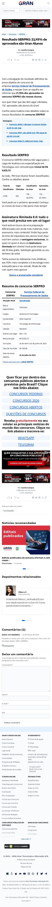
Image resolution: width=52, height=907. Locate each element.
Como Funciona (8, 743)
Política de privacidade (26, 860)
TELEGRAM (26, 444)
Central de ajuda (36, 739)
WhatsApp (34, 747)
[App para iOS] (16, 874)
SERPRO (22, 34)
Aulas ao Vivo (33, 788)
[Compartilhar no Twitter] (35, 60)
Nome (5, 695)
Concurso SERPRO (35, 34)
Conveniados (7, 758)
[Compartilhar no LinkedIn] (39, 60)
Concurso (12, 34)
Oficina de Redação (9, 814)
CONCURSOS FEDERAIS (26, 394)
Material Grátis (34, 784)
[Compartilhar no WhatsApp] (42, 60)
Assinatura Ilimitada (10, 780)
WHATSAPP (26, 438)
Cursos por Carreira (10, 803)
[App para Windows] (7, 874)
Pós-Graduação (8, 796)
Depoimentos (33, 780)
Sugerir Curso (33, 796)
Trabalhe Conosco (9, 766)
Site (3, 713)
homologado (24, 300)
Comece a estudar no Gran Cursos (26, 463)
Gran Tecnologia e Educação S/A (37, 881)
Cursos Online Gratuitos (11, 818)
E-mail (5, 704)
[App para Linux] (11, 874)
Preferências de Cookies (11, 770)
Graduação (6, 792)
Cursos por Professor (10, 811)
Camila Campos (27, 50)
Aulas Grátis (33, 792)
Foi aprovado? (35, 769)
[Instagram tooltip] (29, 874)
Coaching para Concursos (12, 784)
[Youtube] (24, 874)
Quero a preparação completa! (26, 275)
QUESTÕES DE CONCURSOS (26, 414)
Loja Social (6, 751)
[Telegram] (46, 874)
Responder (9, 646)
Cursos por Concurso (10, 799)
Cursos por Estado (9, 807)
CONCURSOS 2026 (26, 400)
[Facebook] (37, 874)
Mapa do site (26, 867)
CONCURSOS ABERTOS (26, 407)
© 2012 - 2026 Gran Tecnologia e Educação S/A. (26, 856)
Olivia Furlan (7, 563)
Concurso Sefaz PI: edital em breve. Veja (26, 141)
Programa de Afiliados (11, 762)
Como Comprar (8, 747)
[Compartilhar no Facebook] (32, 60)
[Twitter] (41, 874)
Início (4, 34)
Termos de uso (26, 863)
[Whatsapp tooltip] (33, 874)
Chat (32, 743)
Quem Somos (7, 739)
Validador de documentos (12, 754)
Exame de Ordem (9, 788)
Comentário (7, 665)
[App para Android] (20, 874)
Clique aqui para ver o (18, 362)
